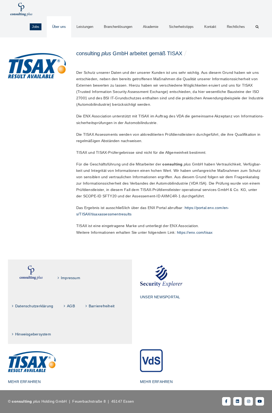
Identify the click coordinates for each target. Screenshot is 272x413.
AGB (71, 306)
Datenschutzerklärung (34, 306)
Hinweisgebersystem (33, 334)
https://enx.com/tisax (194, 232)
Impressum (70, 278)
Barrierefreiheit (101, 306)
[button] (257, 26)
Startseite (31, 272)
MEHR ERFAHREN (24, 382)
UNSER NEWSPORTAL (160, 297)
